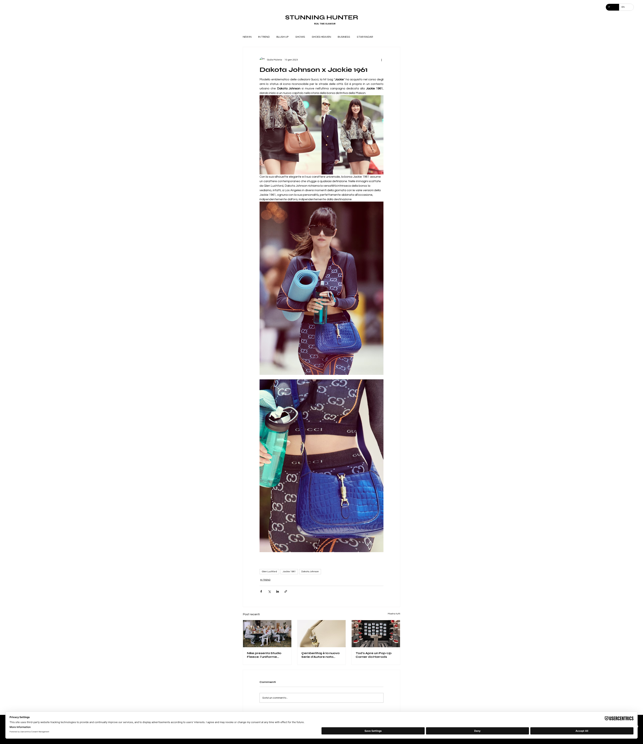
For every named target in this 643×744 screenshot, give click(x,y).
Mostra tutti (394, 614)
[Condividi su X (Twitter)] (269, 591)
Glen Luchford (269, 571)
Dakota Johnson (310, 571)
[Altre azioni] (381, 60)
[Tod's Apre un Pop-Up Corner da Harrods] (376, 633)
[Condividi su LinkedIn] (277, 591)
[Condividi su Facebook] (261, 591)
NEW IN (247, 36)
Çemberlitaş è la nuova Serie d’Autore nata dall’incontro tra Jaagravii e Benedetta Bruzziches (320, 655)
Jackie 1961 (289, 571)
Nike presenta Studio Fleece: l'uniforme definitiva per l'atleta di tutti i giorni (266, 655)
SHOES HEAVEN (321, 36)
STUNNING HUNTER (321, 17)
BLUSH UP (282, 36)
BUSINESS (344, 36)
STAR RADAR (365, 36)
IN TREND (264, 36)
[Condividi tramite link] (285, 591)
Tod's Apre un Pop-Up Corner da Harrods (373, 655)
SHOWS (300, 36)
